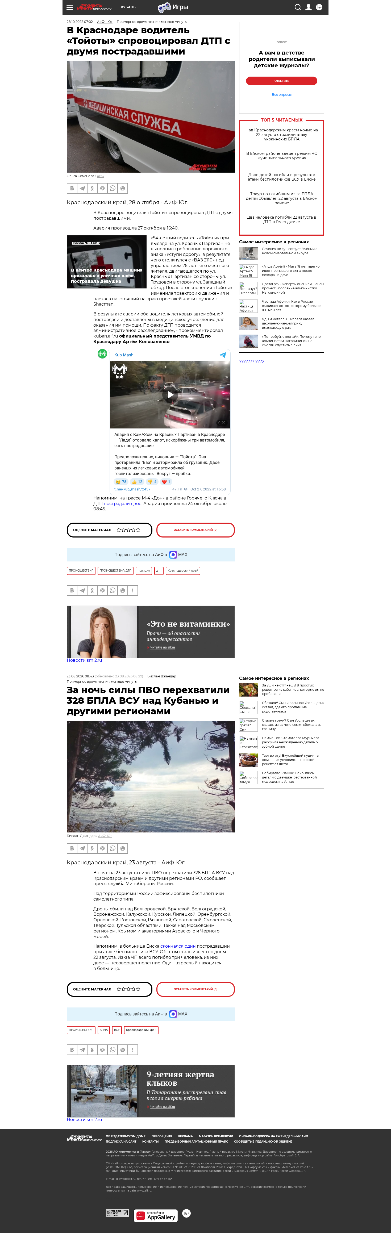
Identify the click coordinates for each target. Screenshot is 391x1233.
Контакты (150, 1141)
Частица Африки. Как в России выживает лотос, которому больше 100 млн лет (291, 305)
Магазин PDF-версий (216, 1136)
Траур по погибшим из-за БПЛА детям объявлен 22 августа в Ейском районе (282, 198)
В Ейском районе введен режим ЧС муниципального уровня (281, 155)
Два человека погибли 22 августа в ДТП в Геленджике (281, 219)
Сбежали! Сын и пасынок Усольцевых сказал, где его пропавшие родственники (293, 707)
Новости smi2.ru (84, 660)
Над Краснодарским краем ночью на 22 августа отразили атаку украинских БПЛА (282, 134)
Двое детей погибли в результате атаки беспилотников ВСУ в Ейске (282, 177)
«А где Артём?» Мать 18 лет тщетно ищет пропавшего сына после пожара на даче (291, 270)
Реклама (185, 1136)
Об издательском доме (125, 1136)
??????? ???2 (251, 361)
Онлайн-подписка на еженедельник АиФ (273, 1136)
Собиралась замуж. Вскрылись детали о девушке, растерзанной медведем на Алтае (289, 777)
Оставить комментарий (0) (196, 530)
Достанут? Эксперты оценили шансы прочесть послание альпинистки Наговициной (293, 288)
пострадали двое (123, 503)
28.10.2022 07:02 (80, 22)
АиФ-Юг (105, 836)
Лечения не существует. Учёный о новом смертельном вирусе (290, 251)
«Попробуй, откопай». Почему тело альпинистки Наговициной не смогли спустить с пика (291, 341)
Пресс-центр (162, 1136)
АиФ (100, 176)
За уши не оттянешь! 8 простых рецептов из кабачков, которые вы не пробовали (293, 689)
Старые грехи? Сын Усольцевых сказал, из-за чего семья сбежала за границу (292, 724)
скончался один (178, 946)
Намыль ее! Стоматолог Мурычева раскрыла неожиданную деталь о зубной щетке (290, 742)
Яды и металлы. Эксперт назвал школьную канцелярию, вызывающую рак (288, 323)
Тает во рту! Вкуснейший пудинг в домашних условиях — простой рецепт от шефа (290, 759)
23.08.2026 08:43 (80, 676)
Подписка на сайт (121, 1141)
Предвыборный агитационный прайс (196, 1141)
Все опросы (282, 94)
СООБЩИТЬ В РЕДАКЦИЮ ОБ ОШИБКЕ (263, 1141)
